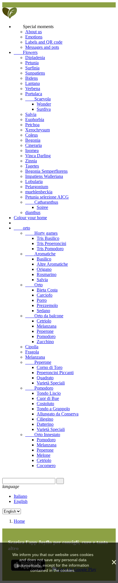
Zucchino (45, 341)
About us (33, 31)
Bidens (31, 78)
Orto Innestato (42, 434)
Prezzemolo (47, 305)
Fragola (32, 351)
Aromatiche (40, 253)
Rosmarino (46, 274)
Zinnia (31, 160)
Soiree (42, 207)
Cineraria (33, 145)
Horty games (41, 233)
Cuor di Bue (48, 398)
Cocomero (46, 465)
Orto (34, 284)
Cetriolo (44, 320)
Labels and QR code (43, 42)
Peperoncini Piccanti (55, 372)
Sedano (43, 310)
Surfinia (32, 67)
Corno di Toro (49, 367)
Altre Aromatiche (52, 264)
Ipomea (32, 150)
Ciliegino (45, 419)
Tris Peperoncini (51, 243)
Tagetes (32, 166)
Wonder (44, 104)
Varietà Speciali (51, 382)
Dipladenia (35, 57)
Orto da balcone (44, 315)
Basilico (44, 258)
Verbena (32, 88)
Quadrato (45, 377)
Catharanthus (41, 202)
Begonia (32, 140)
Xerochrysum (37, 129)
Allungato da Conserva (57, 413)
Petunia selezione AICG (47, 197)
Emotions (33, 36)
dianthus (32, 212)
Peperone (45, 331)
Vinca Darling (38, 155)
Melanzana (46, 326)
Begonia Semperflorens (46, 171)
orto (22, 228)
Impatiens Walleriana (44, 176)
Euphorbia (34, 119)
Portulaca (33, 93)
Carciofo (44, 295)
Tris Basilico (48, 238)
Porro (42, 300)
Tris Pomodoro (50, 248)
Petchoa (32, 124)
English (20, 501)
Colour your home (30, 217)
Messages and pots (42, 47)
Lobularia (34, 181)
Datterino (45, 424)
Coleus (31, 135)
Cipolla (31, 346)
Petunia (32, 62)
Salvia (30, 114)
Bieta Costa (47, 289)
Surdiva (44, 109)
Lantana (32, 83)
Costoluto (45, 403)
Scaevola (38, 98)
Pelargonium (36, 186)
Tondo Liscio (49, 393)
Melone (43, 455)
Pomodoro (46, 336)
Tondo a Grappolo (53, 408)
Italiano (20, 496)
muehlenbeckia (38, 191)
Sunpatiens (35, 73)
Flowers (26, 52)
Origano (44, 269)
